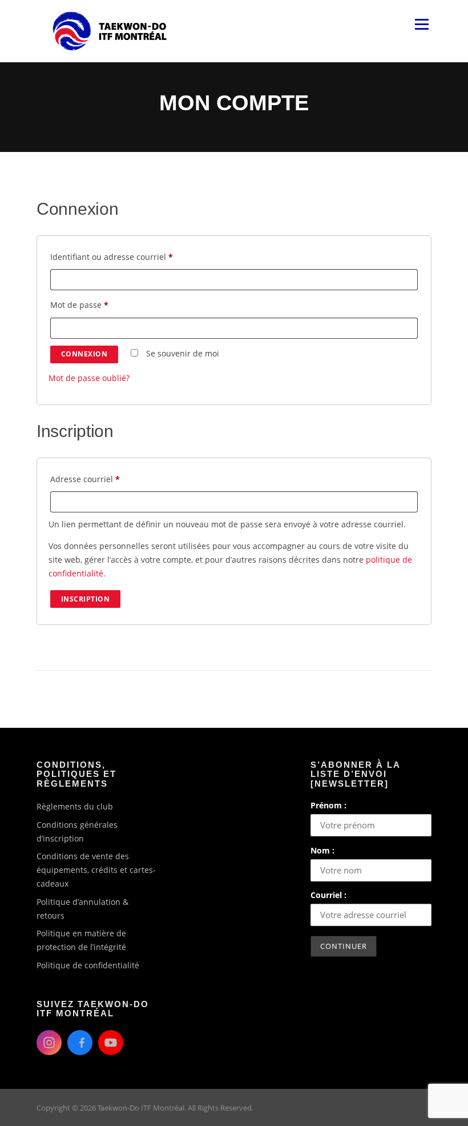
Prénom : (328, 805)
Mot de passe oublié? (89, 377)
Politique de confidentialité (88, 965)
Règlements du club (75, 806)
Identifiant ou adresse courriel (132, 256)
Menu (421, 24)
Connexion (84, 354)
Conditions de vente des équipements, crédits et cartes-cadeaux (96, 870)
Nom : (322, 850)
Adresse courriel (106, 478)
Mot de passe (100, 304)
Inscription (85, 599)
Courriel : (328, 894)
